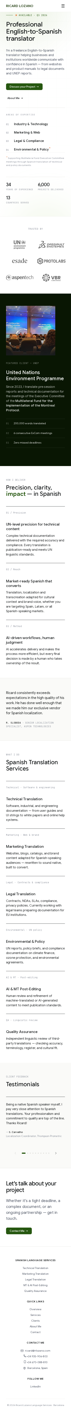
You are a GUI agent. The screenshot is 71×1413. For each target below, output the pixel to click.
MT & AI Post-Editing (35, 1285)
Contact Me (19, 1231)
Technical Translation (35, 1268)
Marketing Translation (35, 1273)
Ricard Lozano (19, 6)
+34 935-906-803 (37, 1356)
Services (35, 1315)
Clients (35, 1320)
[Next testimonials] (56, 1153)
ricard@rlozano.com (37, 1350)
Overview (35, 1309)
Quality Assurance (35, 1291)
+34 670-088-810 (37, 1362)
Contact (35, 1332)
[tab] (24, 1153)
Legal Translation (35, 1279)
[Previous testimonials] (15, 1153)
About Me (15, 98)
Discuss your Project (24, 86)
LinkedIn (35, 1386)
